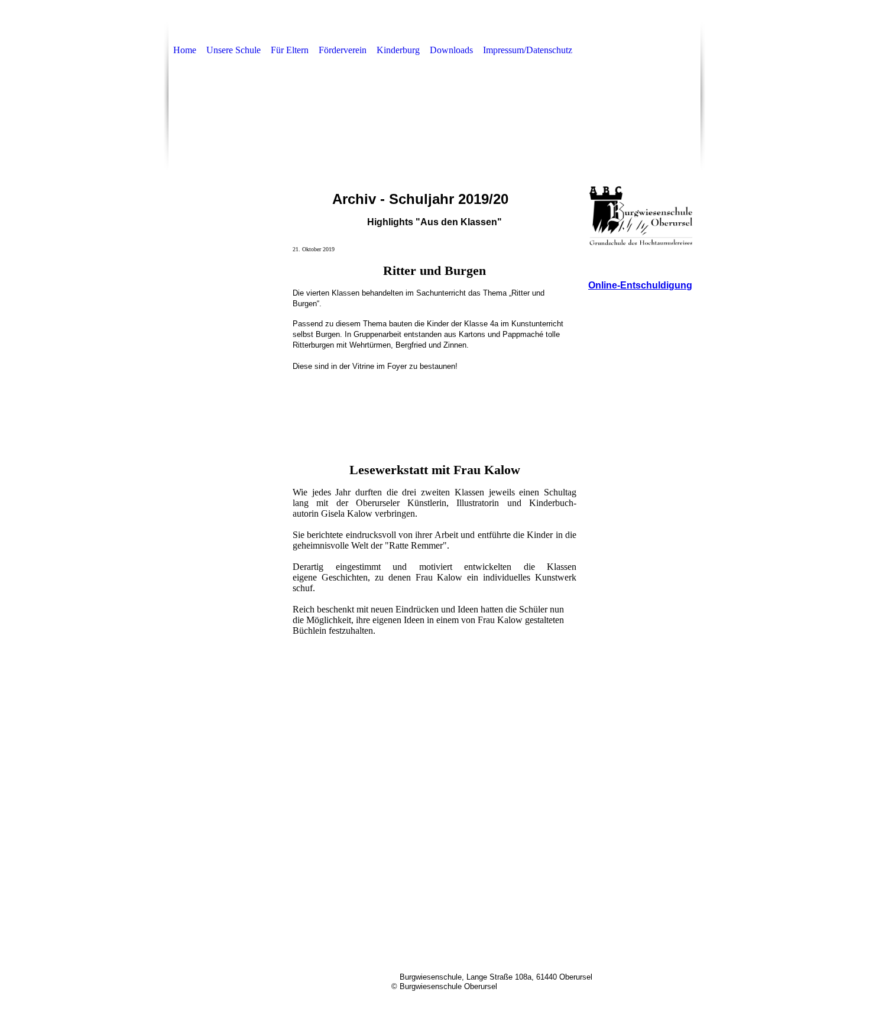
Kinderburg (398, 50)
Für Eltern (290, 50)
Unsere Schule (233, 50)
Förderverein (343, 50)
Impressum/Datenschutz (527, 50)
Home (184, 50)
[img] (434, 120)
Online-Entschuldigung (640, 285)
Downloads (451, 50)
